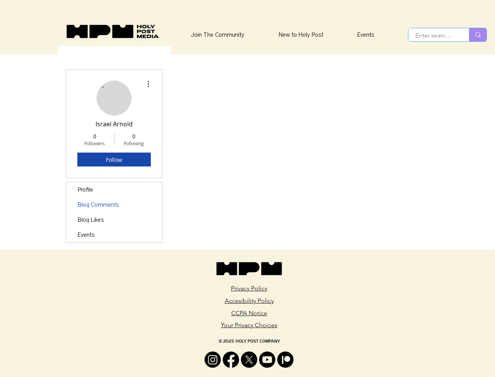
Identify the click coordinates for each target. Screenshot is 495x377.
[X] (249, 360)
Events (86, 235)
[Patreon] (285, 360)
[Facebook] (231, 360)
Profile (85, 190)
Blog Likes (91, 220)
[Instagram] (213, 360)
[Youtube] (267, 360)
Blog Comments (98, 205)
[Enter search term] (477, 34)
